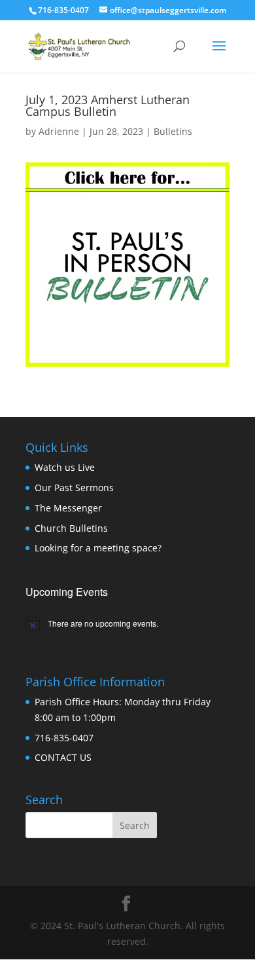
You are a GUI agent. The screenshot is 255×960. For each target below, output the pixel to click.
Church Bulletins (71, 528)
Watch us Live (65, 467)
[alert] (128, 623)
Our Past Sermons (74, 487)
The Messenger (68, 508)
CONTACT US (63, 757)
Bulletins (173, 131)
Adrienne (59, 131)
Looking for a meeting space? (98, 548)
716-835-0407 (64, 737)
